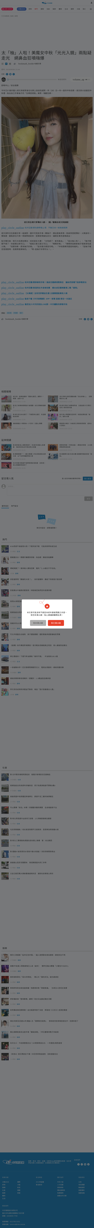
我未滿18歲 (38, 623)
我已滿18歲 (56, 623)
